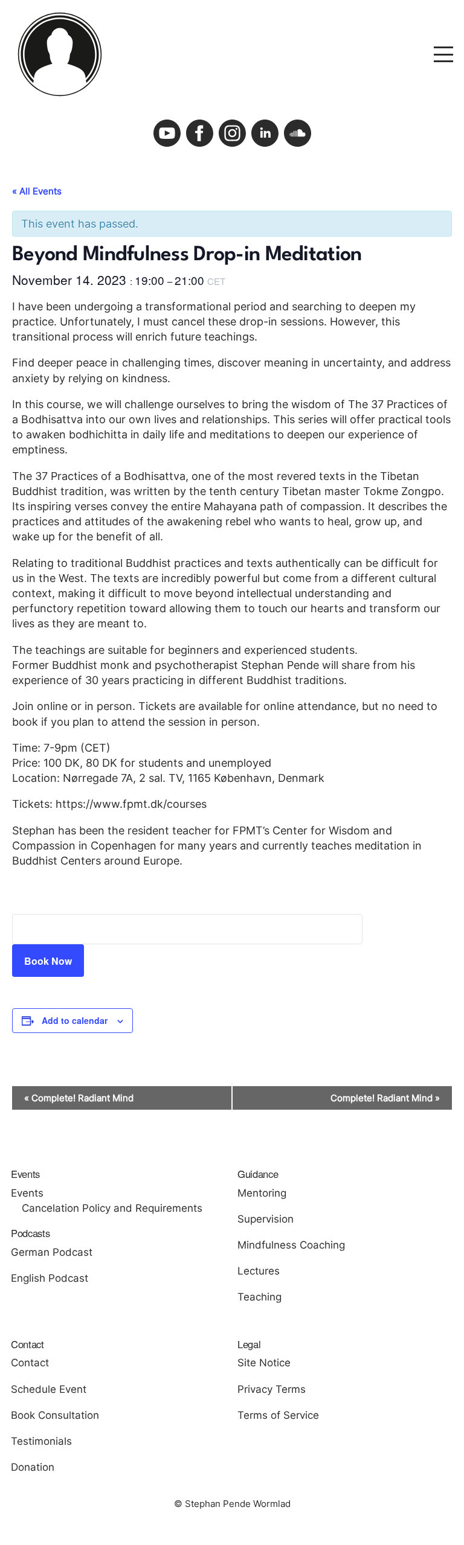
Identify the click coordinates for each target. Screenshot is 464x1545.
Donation (32, 1467)
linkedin (265, 133)
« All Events (37, 191)
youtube (167, 133)
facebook (199, 133)
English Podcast (49, 1278)
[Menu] (443, 53)
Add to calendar (75, 1020)
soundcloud (297, 133)
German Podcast (51, 1252)
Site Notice (264, 1363)
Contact (30, 1363)
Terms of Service (278, 1415)
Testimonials (41, 1441)
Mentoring (261, 1193)
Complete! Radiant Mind (79, 1098)
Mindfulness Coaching (291, 1245)
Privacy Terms (271, 1389)
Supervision (265, 1219)
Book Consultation (55, 1415)
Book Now (48, 961)
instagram (232, 133)
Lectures (258, 1271)
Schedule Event (48, 1389)
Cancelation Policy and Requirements (112, 1208)
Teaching (259, 1297)
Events (27, 1193)
